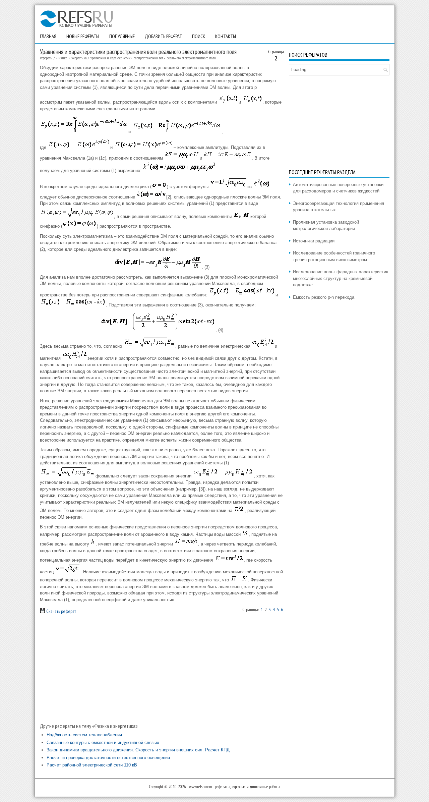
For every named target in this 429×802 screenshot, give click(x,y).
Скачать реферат (60, 611)
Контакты (225, 36)
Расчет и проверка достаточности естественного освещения (108, 757)
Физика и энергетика (71, 57)
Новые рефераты (82, 36)
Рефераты (46, 57)
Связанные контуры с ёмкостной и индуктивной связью (103, 742)
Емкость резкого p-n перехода (323, 297)
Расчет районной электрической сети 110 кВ (92, 764)
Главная (48, 36)
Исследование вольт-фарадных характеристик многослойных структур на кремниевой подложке (340, 278)
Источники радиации (313, 240)
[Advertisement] (162, 668)
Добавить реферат (163, 36)
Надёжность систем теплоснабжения (84, 734)
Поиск (198, 36)
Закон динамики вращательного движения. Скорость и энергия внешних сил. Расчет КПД (138, 749)
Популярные (122, 36)
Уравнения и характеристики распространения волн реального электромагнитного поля (153, 57)
